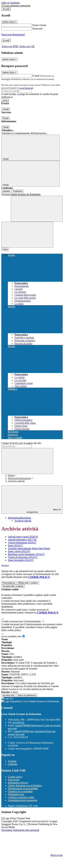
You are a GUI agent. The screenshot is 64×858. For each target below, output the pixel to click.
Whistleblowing (16, 794)
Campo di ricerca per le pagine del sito (21, 443)
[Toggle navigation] (27, 235)
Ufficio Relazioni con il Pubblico (25, 785)
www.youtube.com (11, 636)
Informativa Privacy (18, 782)
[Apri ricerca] (37, 209)
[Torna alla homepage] (32, 194)
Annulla (6, 191)
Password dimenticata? (13, 34)
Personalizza (9, 583)
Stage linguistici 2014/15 (20, 560)
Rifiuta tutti (28, 583)
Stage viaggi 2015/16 (19, 551)
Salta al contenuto (10, 2)
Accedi (6, 9)
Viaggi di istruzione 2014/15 (22, 557)
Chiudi (6, 109)
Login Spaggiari (26, 88)
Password (37, 28)
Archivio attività (22, 520)
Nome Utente (39, 25)
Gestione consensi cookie (21, 797)
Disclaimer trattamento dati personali (20, 830)
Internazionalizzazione (19, 478)
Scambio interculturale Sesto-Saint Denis (29, 548)
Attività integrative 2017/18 (22, 539)
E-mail (35, 75)
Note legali (13, 779)
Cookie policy (15, 776)
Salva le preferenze (27, 695)
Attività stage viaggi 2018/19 (23, 536)
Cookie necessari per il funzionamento (21, 621)
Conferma (17, 191)
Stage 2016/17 (15, 545)
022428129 (18, 722)
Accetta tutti (13, 586)
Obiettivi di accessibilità (20, 791)
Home (11, 475)
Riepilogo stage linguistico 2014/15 (26, 554)
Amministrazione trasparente (22, 800)
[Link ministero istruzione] (15, 5)
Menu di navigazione (43, 510)
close (5, 249)
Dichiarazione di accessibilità (23, 788)
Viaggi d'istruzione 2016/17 (22, 542)
